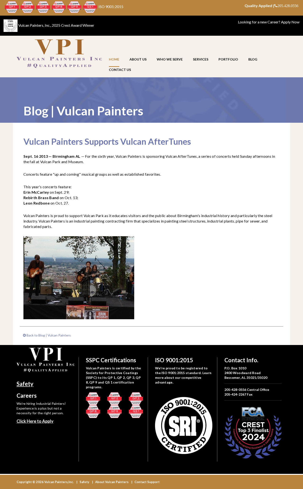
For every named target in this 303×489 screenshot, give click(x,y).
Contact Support (147, 482)
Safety (25, 383)
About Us (138, 59)
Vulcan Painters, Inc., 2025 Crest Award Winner (56, 25)
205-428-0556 (235, 390)
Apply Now (290, 22)
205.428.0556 (287, 6)
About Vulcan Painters (112, 482)
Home (114, 59)
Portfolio (228, 59)
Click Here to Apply (35, 421)
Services (200, 59)
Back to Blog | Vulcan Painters (48, 335)
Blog (252, 59)
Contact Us (120, 70)
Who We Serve (170, 59)
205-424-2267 (235, 394)
